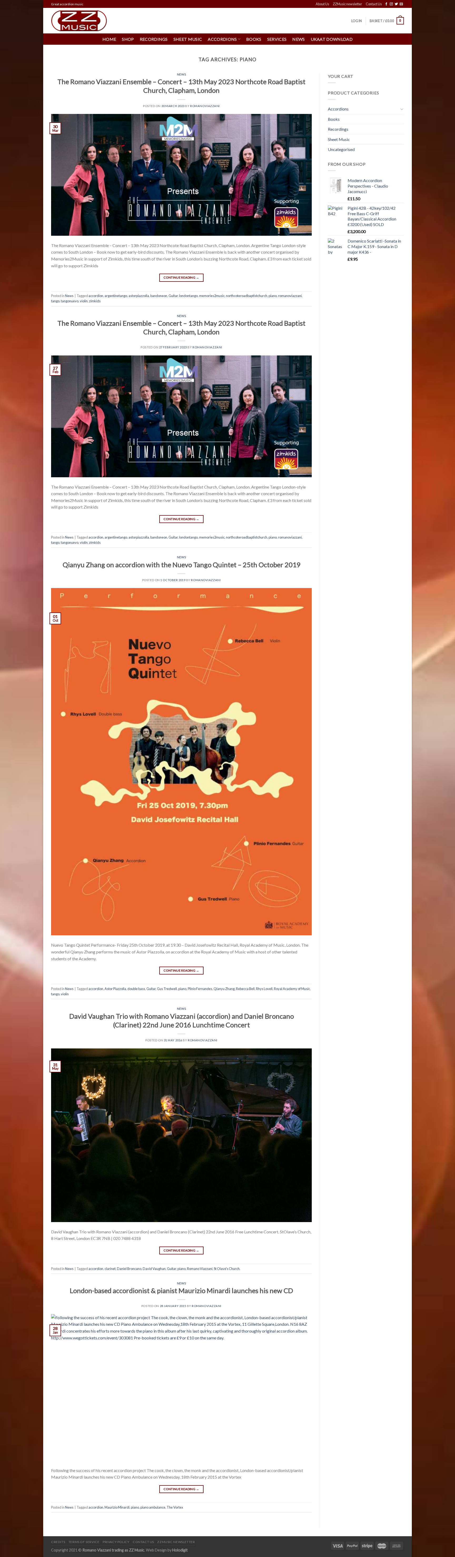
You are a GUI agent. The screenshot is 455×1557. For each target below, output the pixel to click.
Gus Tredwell (167, 989)
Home (109, 39)
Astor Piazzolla (115, 989)
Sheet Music (188, 39)
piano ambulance (152, 1507)
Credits (58, 1542)
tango (55, 301)
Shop (128, 39)
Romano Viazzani (199, 1269)
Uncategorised (341, 149)
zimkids (95, 301)
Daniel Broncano (129, 1269)
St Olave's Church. (227, 1269)
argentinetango (116, 296)
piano (273, 296)
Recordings (154, 39)
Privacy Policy (116, 1542)
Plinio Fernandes (200, 989)
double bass (136, 989)
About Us (322, 4)
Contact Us (374, 4)
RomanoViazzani (205, 106)
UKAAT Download (332, 39)
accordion (95, 296)
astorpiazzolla (138, 296)
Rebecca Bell (245, 989)
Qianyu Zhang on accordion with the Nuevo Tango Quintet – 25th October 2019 (181, 565)
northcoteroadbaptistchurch (246, 296)
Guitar (173, 296)
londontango (188, 296)
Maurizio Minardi (117, 1507)
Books (253, 39)
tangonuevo (69, 301)
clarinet (110, 1269)
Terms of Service (84, 1542)
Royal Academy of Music (292, 989)
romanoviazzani (290, 296)
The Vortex (175, 1507)
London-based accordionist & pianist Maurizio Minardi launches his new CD (181, 1290)
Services (277, 39)
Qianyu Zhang (224, 989)
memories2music (212, 296)
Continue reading (181, 277)
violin (84, 301)
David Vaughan (154, 1269)
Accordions (338, 108)
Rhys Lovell (264, 989)
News (298, 39)
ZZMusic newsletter (347, 4)
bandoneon (158, 296)
